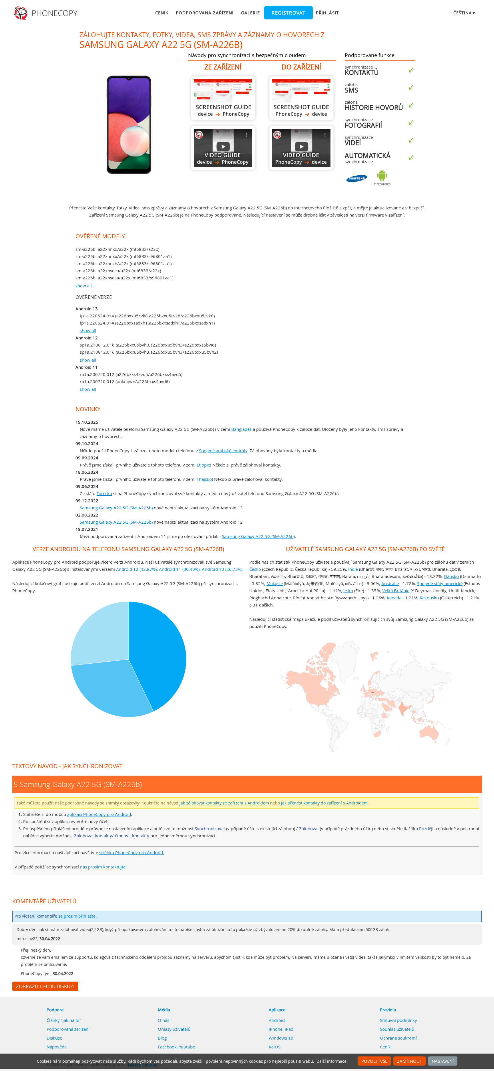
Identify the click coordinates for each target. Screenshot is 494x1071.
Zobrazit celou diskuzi (45, 986)
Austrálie (390, 583)
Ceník (161, 12)
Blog (162, 1038)
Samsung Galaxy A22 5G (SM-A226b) (116, 508)
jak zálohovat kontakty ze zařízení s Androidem (224, 803)
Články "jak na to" (64, 1020)
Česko (255, 569)
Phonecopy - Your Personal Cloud (46, 13)
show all (83, 286)
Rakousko (429, 597)
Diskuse (54, 1038)
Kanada (394, 597)
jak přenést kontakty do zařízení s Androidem (324, 803)
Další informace (331, 1061)
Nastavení (443, 1061)
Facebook (167, 1047)
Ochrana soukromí (398, 1038)
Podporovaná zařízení (205, 12)
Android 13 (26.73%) (222, 569)
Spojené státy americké (440, 583)
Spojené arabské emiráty (223, 450)
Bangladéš (241, 429)
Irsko (348, 590)
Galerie (250, 12)
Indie (353, 569)
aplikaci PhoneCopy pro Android (99, 814)
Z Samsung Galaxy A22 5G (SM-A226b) (223, 98)
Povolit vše (374, 1061)
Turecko (104, 493)
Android (277, 1020)
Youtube (187, 1047)
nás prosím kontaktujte (103, 867)
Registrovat (288, 13)
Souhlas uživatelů (397, 1029)
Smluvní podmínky (398, 1020)
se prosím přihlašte (76, 916)
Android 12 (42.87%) (136, 569)
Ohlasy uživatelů (174, 1029)
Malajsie (274, 583)
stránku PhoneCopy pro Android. (131, 852)
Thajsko (204, 479)
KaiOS (274, 1047)
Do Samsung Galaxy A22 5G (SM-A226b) (301, 98)
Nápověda (57, 1047)
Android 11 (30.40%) (179, 569)
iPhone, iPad (281, 1029)
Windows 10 (281, 1038)
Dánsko (451, 576)
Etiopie (203, 465)
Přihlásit (327, 12)
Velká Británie (395, 590)
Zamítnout (409, 1061)
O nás (163, 1020)
